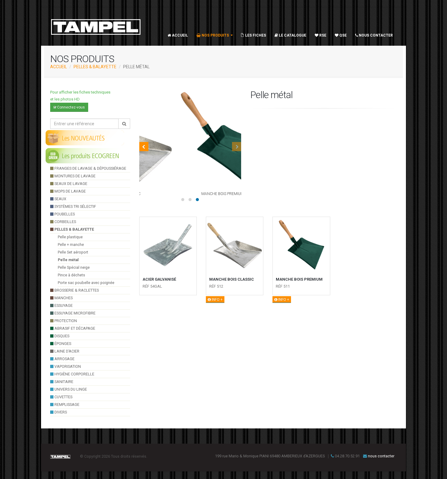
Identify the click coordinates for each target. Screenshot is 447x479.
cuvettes (63, 397)
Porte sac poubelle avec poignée (86, 282)
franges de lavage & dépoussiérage (90, 168)
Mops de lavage (70, 191)
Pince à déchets (71, 275)
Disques (61, 336)
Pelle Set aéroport (73, 252)
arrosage (64, 359)
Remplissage (66, 404)
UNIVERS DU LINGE (70, 389)
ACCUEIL (58, 66)
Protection (65, 320)
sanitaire (63, 381)
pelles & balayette (95, 66)
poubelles (64, 214)
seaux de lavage (70, 183)
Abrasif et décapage (74, 328)
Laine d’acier (66, 351)
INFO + (217, 299)
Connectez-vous (70, 107)
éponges (62, 343)
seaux (60, 199)
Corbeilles (65, 221)
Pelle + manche (71, 244)
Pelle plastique (70, 237)
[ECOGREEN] (85, 155)
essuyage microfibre (74, 313)
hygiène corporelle (74, 374)
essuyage (63, 305)
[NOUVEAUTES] (85, 137)
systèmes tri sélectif (75, 206)
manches (63, 298)
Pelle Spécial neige (74, 267)
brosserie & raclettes (76, 290)
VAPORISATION (67, 366)
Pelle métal (68, 259)
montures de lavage (74, 176)
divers (60, 412)
